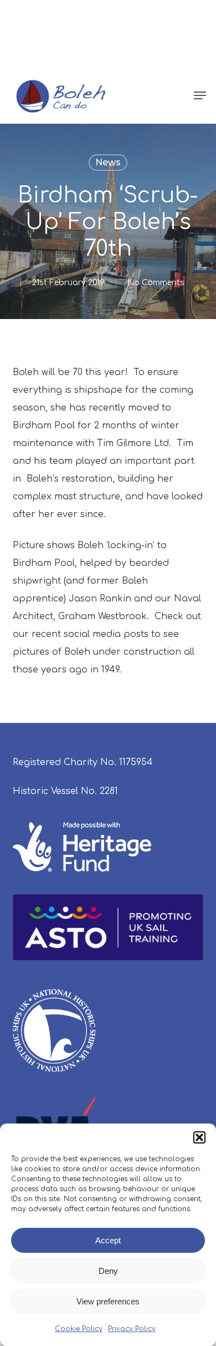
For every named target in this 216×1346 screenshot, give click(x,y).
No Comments (155, 283)
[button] (199, 1137)
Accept (108, 1240)
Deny (108, 1271)
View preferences (108, 1301)
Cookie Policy (78, 1329)
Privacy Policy (132, 1329)
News (108, 162)
